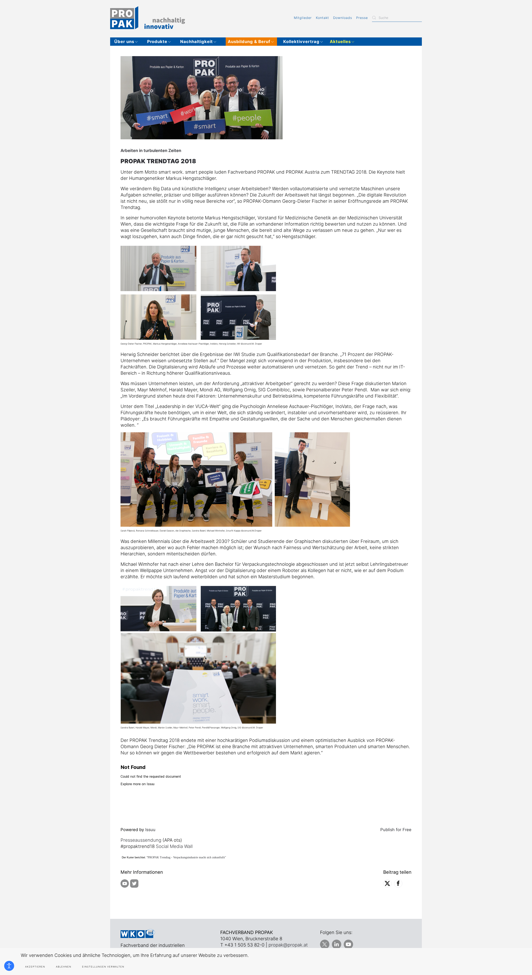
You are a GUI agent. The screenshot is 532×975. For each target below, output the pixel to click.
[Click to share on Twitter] (387, 883)
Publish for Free (395, 829)
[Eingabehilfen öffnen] (9, 966)
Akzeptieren (35, 966)
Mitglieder (303, 18)
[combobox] (397, 18)
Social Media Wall (174, 846)
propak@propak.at (288, 945)
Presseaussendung (141, 840)
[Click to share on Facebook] (398, 883)
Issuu (150, 829)
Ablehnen (63, 966)
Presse (362, 18)
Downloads (342, 18)
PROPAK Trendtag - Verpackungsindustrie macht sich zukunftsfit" (187, 857)
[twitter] (134, 883)
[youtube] (125, 883)
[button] (127, 41)
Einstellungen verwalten (103, 966)
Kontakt (322, 18)
